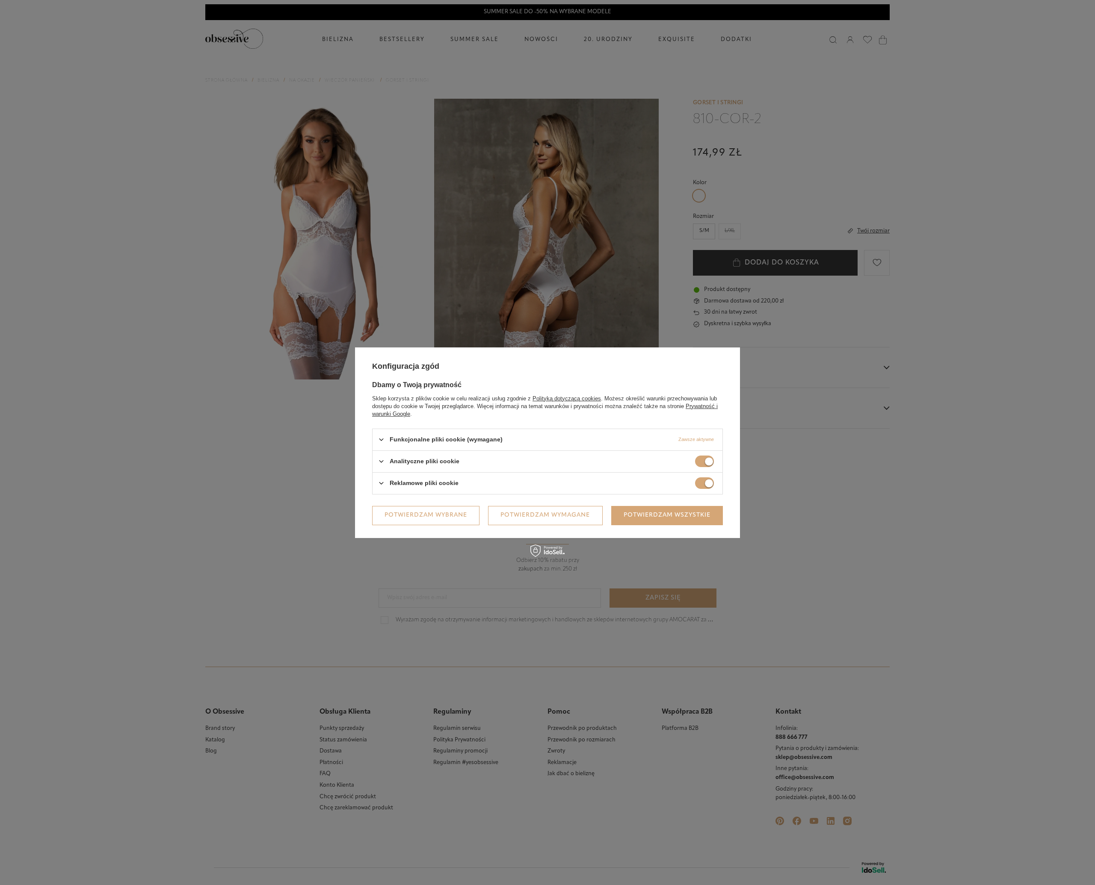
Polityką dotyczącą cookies (567, 398)
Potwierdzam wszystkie (667, 515)
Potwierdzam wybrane (426, 515)
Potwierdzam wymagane (545, 515)
